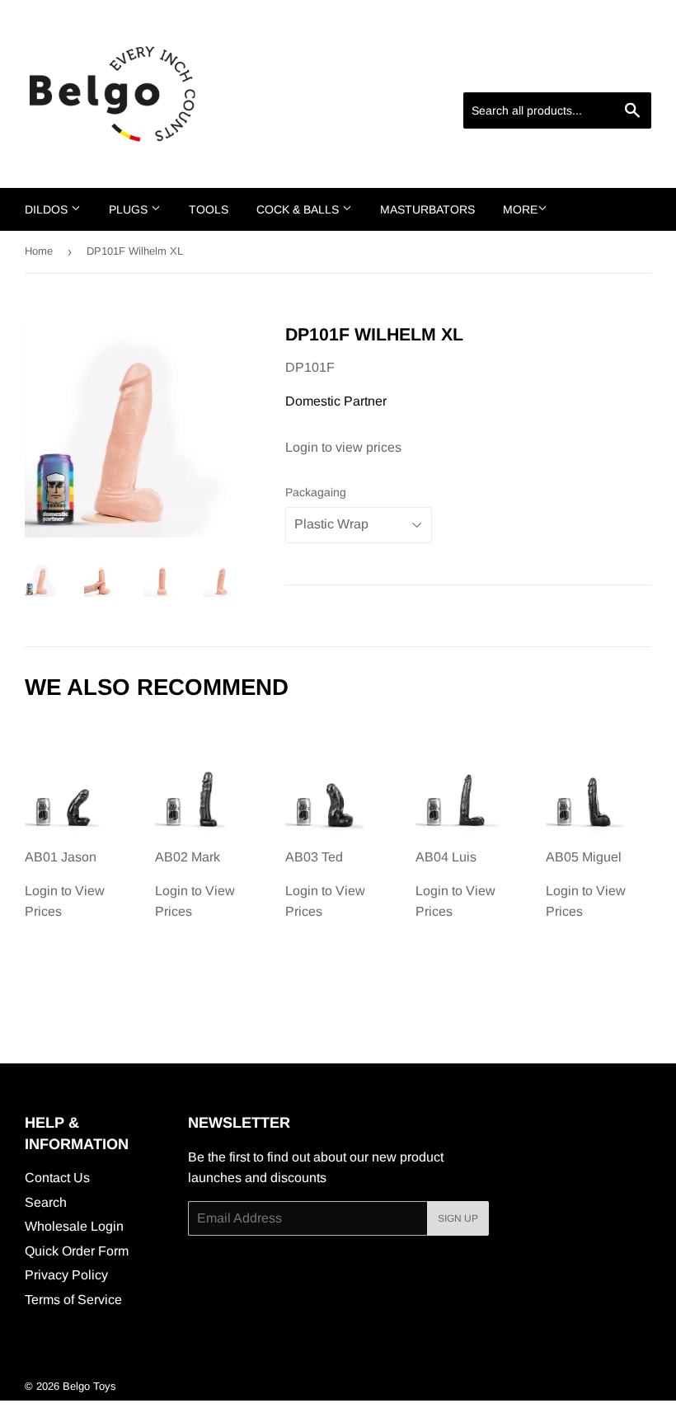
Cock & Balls (299, 209)
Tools (208, 209)
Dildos (48, 209)
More (520, 209)
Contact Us (57, 1178)
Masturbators (427, 209)
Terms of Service (73, 1300)
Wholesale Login (74, 1226)
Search (46, 1202)
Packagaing (315, 492)
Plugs (130, 209)
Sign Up (458, 1218)
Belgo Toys (89, 1386)
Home (39, 251)
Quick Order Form (77, 1251)
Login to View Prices (65, 884)
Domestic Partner (336, 401)
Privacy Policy (66, 1275)
